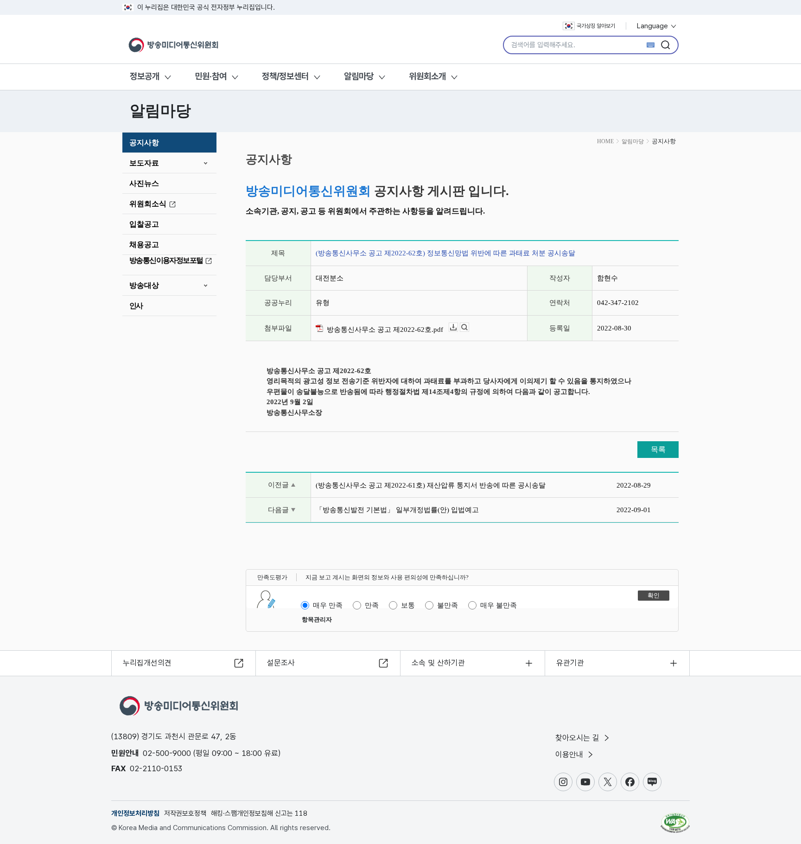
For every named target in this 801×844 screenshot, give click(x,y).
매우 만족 (328, 605)
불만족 (447, 605)
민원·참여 (211, 76)
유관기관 (570, 662)
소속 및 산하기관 (438, 662)
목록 (658, 449)
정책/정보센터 (285, 76)
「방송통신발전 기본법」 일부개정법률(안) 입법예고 (397, 510)
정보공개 (144, 76)
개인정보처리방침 (135, 813)
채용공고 (144, 244)
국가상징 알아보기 (596, 26)
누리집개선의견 (147, 662)
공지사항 (144, 142)
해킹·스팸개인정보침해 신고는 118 (259, 813)
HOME (605, 141)
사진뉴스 (144, 183)
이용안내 (570, 754)
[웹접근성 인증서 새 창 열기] (675, 818)
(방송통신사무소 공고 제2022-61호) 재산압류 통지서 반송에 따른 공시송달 (431, 485)
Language (653, 26)
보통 (408, 605)
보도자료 (144, 163)
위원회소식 (147, 204)
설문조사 (281, 662)
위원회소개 (427, 76)
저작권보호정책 (185, 813)
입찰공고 (144, 224)
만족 (372, 605)
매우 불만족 (498, 605)
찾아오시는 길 (578, 737)
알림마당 (359, 76)
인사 (136, 306)
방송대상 (144, 285)
